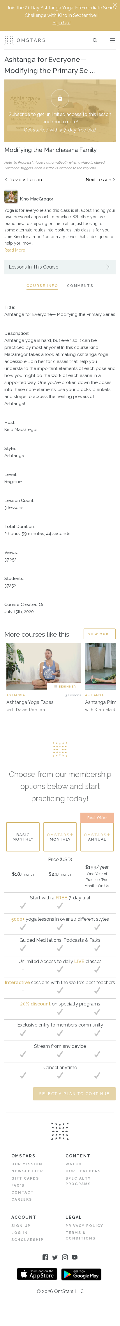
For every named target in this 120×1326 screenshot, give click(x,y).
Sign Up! (61, 22)
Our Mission (27, 1164)
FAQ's (17, 1185)
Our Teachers (83, 1171)
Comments (80, 286)
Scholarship (27, 1240)
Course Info (42, 286)
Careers (21, 1199)
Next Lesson (98, 179)
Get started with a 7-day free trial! (60, 130)
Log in (19, 1233)
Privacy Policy (84, 1226)
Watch (74, 1164)
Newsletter (27, 1171)
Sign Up (21, 1226)
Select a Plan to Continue (74, 1094)
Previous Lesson (25, 179)
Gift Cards (25, 1178)
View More (99, 634)
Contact (22, 1192)
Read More (14, 250)
